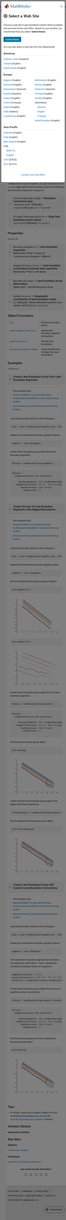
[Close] (61, 6)
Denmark (8, 84)
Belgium (8, 80)
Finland (7, 98)
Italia (6, 111)
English (41, 111)
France (7, 102)
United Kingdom (43, 120)
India (6, 137)
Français (41, 116)
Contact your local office (33, 175)
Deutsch (41, 107)
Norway (39, 84)
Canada (7, 63)
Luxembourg (10, 116)
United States (10, 68)
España (7, 93)
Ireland (7, 107)
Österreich (40, 89)
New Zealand (10, 141)
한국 (6, 164)
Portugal (39, 93)
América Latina (11, 59)
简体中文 (10, 150)
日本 (6, 159)
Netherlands (41, 80)
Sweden (39, 98)
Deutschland (10, 89)
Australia (8, 132)
